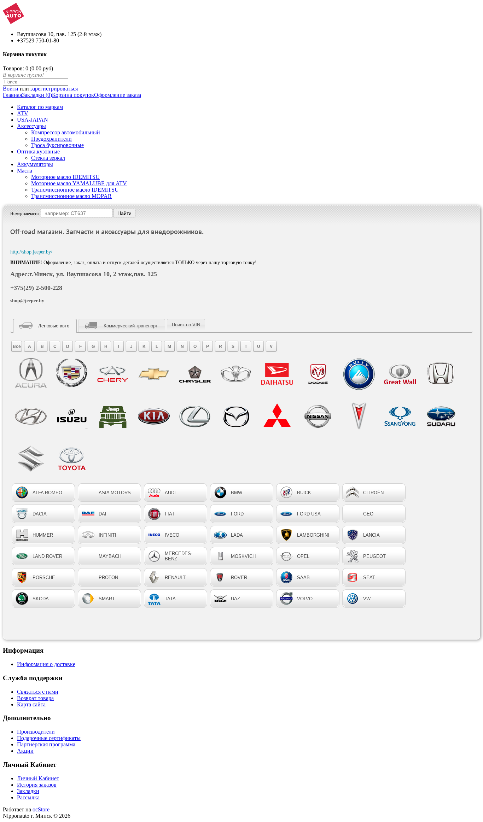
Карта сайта (31, 704)
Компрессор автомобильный (65, 132)
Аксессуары (31, 126)
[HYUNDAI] (30, 416)
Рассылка (28, 797)
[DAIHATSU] (277, 374)
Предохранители (51, 139)
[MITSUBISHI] (277, 416)
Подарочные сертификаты (49, 738)
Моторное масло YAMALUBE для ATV (79, 183)
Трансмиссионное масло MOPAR (71, 196)
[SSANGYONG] (400, 416)
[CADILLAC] (71, 374)
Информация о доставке (46, 664)
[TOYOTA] (71, 459)
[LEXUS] (195, 416)
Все (17, 346)
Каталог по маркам (40, 107)
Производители (36, 732)
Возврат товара (35, 698)
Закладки (28, 791)
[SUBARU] (441, 416)
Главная (12, 95)
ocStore (41, 809)
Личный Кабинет (38, 778)
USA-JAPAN (32, 120)
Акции (25, 751)
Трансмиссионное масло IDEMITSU (75, 190)
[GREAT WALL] (400, 374)
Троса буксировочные (57, 145)
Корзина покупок (73, 95)
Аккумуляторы (35, 164)
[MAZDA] (236, 416)
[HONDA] (441, 374)
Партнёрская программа (46, 744)
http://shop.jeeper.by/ (31, 252)
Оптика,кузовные (38, 151)
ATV (22, 113)
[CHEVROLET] (153, 374)
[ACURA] (30, 374)
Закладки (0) (37, 95)
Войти (10, 89)
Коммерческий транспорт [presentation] (131, 325)
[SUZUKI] (30, 459)
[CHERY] (112, 374)
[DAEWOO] (236, 374)
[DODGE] (318, 374)
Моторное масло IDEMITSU (65, 177)
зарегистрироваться (54, 89)
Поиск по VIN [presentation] (186, 324)
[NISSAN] (318, 416)
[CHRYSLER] (195, 374)
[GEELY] (359, 374)
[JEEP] (112, 416)
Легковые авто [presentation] (53, 325)
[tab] (45, 326)
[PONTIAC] (359, 416)
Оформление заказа (117, 95)
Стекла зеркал (48, 158)
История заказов (37, 785)
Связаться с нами (37, 692)
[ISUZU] (71, 416)
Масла (24, 171)
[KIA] (153, 416)
